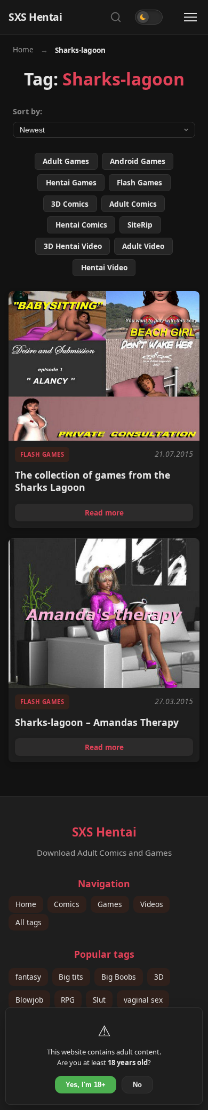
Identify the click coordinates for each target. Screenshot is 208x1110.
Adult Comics (133, 204)
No (137, 1085)
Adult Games (66, 161)
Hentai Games (71, 182)
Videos (151, 904)
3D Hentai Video (73, 246)
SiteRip (140, 225)
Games (110, 904)
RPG (68, 1000)
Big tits (71, 977)
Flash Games (139, 182)
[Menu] (190, 17)
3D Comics (70, 204)
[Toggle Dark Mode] (149, 17)
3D (159, 977)
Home (23, 49)
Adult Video (143, 246)
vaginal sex (143, 1000)
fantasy (28, 977)
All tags (28, 922)
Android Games (137, 161)
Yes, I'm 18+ (86, 1085)
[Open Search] (115, 17)
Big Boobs (118, 977)
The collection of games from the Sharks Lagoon (92, 481)
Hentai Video (104, 267)
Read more (139, 514)
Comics (66, 904)
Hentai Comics (81, 225)
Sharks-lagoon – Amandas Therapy (97, 722)
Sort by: (27, 111)
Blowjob (29, 1000)
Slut (99, 1000)
